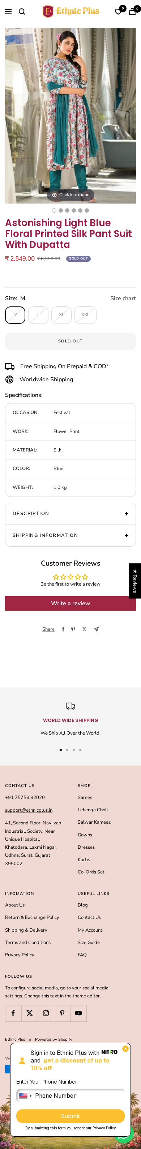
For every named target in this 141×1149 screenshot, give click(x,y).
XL (61, 315)
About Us (15, 905)
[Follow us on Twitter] (29, 1013)
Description (31, 513)
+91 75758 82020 (25, 797)
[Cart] (132, 11)
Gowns (85, 835)
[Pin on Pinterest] (73, 629)
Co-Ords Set (91, 872)
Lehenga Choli (93, 810)
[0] (118, 12)
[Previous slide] (12, 112)
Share (48, 629)
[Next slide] (128, 112)
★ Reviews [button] (135, 580)
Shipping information (45, 535)
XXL (85, 315)
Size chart (123, 298)
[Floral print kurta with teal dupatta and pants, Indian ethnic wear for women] (61, 210)
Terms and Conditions (28, 942)
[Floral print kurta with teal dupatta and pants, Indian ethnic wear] (87, 210)
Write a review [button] (70, 603)
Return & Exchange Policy (32, 917)
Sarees (85, 797)
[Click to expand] (70, 115)
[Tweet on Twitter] (84, 629)
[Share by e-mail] (96, 629)
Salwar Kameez (94, 822)
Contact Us (89, 917)
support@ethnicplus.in (28, 810)
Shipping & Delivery (26, 930)
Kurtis (84, 859)
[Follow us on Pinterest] (62, 1013)
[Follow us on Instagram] (46, 1013)
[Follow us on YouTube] (78, 1013)
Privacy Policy (19, 955)
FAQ (82, 955)
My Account (90, 930)
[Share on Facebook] (63, 629)
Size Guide (89, 942)
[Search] (22, 11)
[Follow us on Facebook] (13, 1013)
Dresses (86, 847)
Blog (83, 905)
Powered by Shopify (53, 1039)
